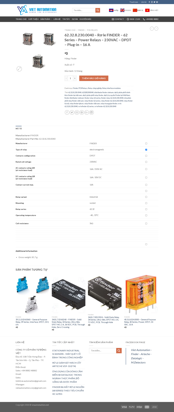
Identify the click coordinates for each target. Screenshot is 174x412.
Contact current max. (25, 185)
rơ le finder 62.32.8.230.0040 (105, 106)
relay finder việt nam (92, 103)
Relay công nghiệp (95, 88)
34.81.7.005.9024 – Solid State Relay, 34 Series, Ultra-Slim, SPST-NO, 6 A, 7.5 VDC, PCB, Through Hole (103, 319)
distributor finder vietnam (104, 92)
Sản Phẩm (45, 19)
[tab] (19, 128)
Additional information (26, 251)
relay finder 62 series (92, 101)
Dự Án (75, 19)
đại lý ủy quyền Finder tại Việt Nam (117, 95)
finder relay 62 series (93, 98)
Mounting (20, 203)
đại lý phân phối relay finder (93, 95)
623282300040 (88, 92)
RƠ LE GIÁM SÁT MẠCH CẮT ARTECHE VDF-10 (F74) (66, 364)
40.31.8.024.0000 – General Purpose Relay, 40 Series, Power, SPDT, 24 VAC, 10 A (140, 322)
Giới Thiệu (33, 19)
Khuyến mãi (85, 19)
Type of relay (21, 150)
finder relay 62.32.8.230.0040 (112, 98)
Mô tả (19, 129)
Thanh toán (133, 2)
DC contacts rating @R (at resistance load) (25, 177)
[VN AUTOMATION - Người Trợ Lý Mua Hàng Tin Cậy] (42, 10)
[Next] (158, 305)
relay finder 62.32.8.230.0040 (112, 101)
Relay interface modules (111, 88)
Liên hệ (143, 2)
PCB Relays (92, 30)
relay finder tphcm (77, 103)
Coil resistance (22, 223)
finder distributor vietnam (74, 98)
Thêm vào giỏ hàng (94, 78)
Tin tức (66, 19)
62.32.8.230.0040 (74, 92)
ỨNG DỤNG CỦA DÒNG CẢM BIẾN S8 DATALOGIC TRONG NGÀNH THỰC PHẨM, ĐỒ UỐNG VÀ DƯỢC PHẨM (67, 376)
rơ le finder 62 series (86, 106)
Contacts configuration (26, 156)
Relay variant (21, 197)
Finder (81, 30)
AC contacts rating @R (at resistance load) (25, 169)
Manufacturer (21, 143)
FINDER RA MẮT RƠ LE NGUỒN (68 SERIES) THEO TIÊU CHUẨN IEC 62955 (68, 390)
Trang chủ (21, 19)
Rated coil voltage (23, 162)
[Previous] (16, 305)
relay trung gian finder (109, 103)
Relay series (21, 209)
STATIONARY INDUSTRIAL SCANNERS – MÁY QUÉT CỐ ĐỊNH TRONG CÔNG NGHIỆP (67, 354)
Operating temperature (26, 215)
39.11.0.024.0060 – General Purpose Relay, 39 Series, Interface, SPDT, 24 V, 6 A (32, 322)
